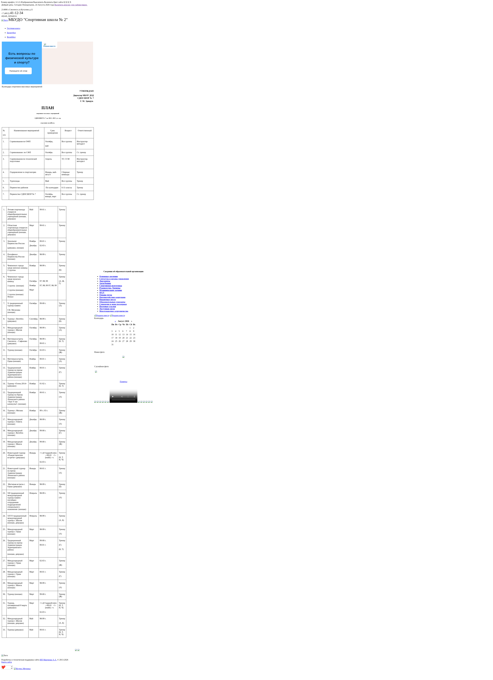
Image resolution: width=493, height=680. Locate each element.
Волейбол (11, 37)
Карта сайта (6, 662)
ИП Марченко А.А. (48, 660)
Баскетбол (11, 33)
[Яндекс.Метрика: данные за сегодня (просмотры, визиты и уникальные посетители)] (22, 669)
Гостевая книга (13, 28)
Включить (48, 2)
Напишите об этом (18, 71)
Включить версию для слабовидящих (71, 5)
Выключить (38, 2)
